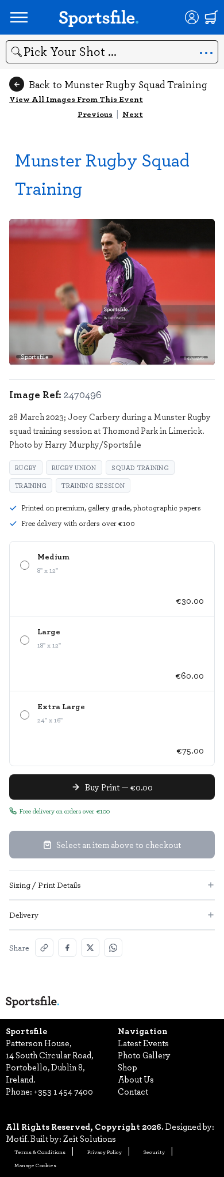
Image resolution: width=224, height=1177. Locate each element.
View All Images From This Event (76, 99)
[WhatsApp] (113, 947)
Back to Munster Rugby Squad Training (118, 84)
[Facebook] (67, 947)
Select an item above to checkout (118, 844)
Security (154, 1152)
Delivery (23, 914)
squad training (140, 467)
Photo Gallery (144, 1055)
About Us (136, 1079)
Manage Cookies (35, 1165)
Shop (127, 1067)
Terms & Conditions (39, 1152)
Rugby (26, 467)
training (31, 485)
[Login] (192, 17)
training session (93, 485)
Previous (95, 114)
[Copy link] (44, 947)
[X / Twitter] (90, 947)
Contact (133, 1091)
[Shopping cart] (211, 17)
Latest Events (143, 1043)
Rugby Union (74, 467)
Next (132, 114)
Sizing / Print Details (45, 884)
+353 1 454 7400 (63, 1091)
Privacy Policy (104, 1152)
